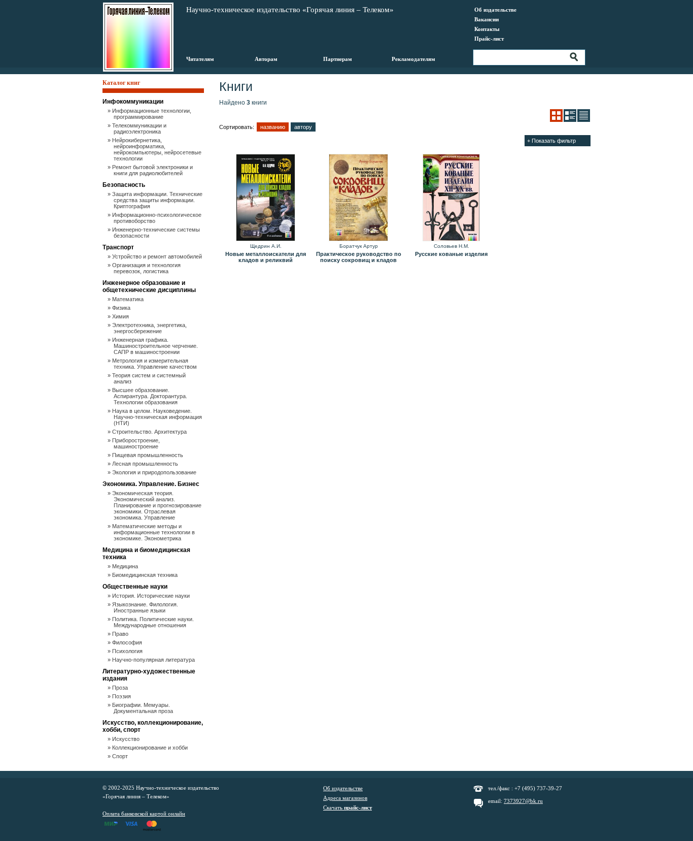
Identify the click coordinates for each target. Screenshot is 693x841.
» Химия (121, 316)
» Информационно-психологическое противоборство (157, 218)
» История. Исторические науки (152, 596)
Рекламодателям (413, 59)
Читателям (200, 59)
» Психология (128, 651)
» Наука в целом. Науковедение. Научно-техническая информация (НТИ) (158, 417)
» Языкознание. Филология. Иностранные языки (146, 607)
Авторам (266, 59)
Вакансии (486, 19)
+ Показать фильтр (551, 141)
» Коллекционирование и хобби (151, 748)
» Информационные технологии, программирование (152, 114)
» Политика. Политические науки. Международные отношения (154, 622)
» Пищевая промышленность (148, 455)
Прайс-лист (489, 39)
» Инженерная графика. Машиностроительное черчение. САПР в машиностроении (156, 346)
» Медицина (126, 566)
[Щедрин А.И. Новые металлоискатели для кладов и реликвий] (265, 198)
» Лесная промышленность (146, 464)
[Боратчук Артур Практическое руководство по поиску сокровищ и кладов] (358, 198)
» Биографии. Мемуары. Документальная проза (143, 708)
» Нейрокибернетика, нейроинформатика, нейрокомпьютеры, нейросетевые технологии (157, 149)
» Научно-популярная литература (154, 660)
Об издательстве (495, 10)
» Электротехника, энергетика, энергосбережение (150, 328)
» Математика (129, 299)
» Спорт (121, 756)
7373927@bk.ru (523, 801)
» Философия (128, 642)
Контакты (487, 29)
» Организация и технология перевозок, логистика (147, 268)
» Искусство (127, 739)
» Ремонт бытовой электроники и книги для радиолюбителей (153, 170)
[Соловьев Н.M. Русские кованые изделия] (451, 198)
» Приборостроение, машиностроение (137, 443)
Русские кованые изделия (451, 254)
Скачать (347, 807)
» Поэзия (122, 696)
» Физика (122, 308)
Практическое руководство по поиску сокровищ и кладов (358, 257)
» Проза (121, 688)
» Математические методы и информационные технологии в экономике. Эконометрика (154, 532)
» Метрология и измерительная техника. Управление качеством (155, 364)
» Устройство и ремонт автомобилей (158, 256)
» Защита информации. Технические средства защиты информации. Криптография (158, 200)
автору (303, 127)
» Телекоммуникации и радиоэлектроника (140, 128)
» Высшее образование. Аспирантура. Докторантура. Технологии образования (150, 396)
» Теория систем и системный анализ (150, 378)
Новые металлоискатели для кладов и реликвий (265, 257)
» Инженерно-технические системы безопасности (157, 233)
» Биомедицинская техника (146, 575)
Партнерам (337, 59)
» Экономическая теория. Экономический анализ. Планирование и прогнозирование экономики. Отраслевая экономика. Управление (157, 505)
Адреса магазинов (345, 798)
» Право (121, 634)
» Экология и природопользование (155, 472)
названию (272, 127)
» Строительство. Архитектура (150, 432)
